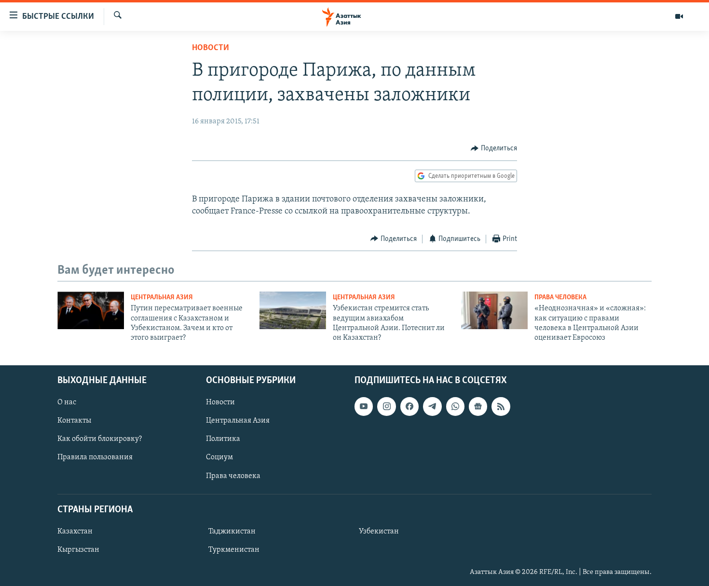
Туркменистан (233, 550)
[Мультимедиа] (679, 16)
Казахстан (75, 531)
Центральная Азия (162, 297)
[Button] (494, 148)
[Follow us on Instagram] (386, 406)
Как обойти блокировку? (99, 439)
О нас (66, 402)
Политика (223, 439)
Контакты (74, 421)
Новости (210, 48)
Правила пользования (95, 457)
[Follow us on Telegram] (432, 406)
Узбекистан (379, 531)
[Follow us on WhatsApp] (455, 406)
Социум (219, 457)
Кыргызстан (78, 550)
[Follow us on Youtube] (363, 406)
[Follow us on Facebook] (409, 406)
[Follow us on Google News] (478, 406)
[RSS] (500, 406)
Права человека (560, 297)
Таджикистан (232, 531)
